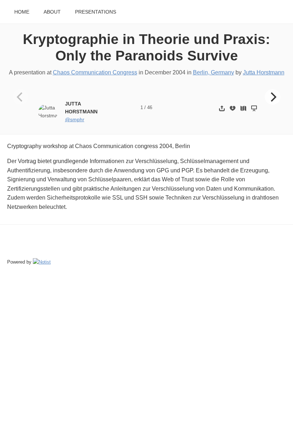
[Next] (272, 97)
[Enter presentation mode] (254, 108)
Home (21, 12)
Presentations (95, 12)
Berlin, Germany (213, 72)
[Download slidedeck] (232, 108)
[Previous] (20, 97)
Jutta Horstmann (263, 72)
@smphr (74, 119)
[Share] (222, 108)
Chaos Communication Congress (95, 72)
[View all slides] (243, 108)
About (52, 12)
